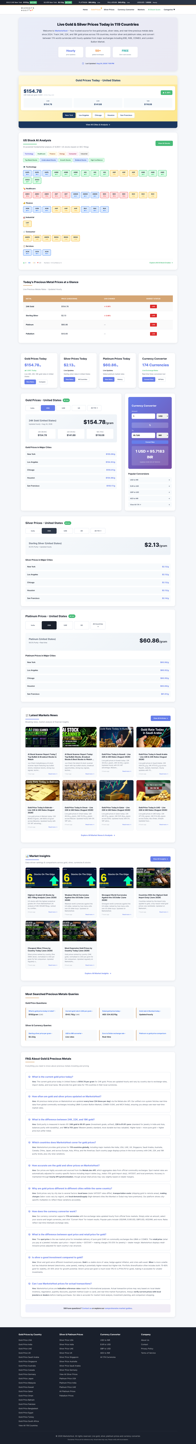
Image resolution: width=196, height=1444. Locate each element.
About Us (145, 1340)
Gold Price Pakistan (27, 1404)
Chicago (98, 115)
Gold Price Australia (27, 1366)
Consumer (72, 154)
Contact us (87, 1308)
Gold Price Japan (26, 1378)
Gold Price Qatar (26, 1391)
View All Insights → (160, 859)
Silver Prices (109, 10)
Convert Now (148, 379)
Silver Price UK (65, 1353)
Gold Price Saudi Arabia (29, 1357)
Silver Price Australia (68, 1361)
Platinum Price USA (67, 1378)
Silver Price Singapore (68, 1357)
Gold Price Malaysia (27, 1383)
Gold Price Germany (27, 1374)
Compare (42, 382)
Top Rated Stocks (31, 160)
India (32, 408)
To (133, 430)
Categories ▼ (169, 10)
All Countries (82, 379)
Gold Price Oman (26, 1395)
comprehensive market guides (118, 1308)
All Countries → (98, 625)
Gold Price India (25, 1344)
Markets (141, 10)
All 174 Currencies (108, 1357)
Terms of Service (148, 1353)
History (119, 379)
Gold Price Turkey (26, 1417)
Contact (144, 1344)
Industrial (84, 154)
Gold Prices (95, 10)
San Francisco (126, 115)
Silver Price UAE (66, 1348)
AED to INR (105, 1353)
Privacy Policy (147, 1348)
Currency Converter (126, 10)
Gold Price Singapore (28, 1361)
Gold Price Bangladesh (28, 1408)
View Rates (30, 382)
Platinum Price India (67, 1383)
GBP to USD (105, 1348)
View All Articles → (160, 718)
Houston (111, 115)
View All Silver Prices (68, 1374)
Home (85, 10)
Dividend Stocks (80, 160)
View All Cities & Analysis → (98, 124)
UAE (63, 408)
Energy (62, 154)
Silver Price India (66, 1344)
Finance (52, 154)
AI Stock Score (154, 10)
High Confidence (97, 160)
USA (48, 408)
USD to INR (105, 1340)
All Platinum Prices (67, 1391)
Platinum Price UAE (67, 1387)
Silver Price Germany (68, 1370)
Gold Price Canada (27, 1370)
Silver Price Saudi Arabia (70, 1366)
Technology (29, 154)
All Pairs (161, 379)
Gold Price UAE (25, 1348)
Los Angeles (84, 115)
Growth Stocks (65, 160)
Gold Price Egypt (26, 1413)
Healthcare (41, 154)
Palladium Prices (66, 1395)
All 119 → (94, 408)
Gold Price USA (25, 1340)
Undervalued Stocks (49, 160)
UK (79, 408)
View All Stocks (164, 143)
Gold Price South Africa (29, 1421)
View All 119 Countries (28, 1425)
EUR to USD (105, 1344)
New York (69, 115)
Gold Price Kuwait (26, 1387)
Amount (134, 411)
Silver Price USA (66, 1340)
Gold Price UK (25, 1353)
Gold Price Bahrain (26, 1400)
